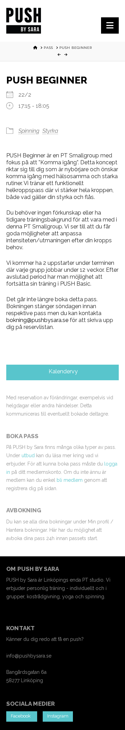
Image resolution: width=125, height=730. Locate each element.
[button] (110, 25)
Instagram (57, 716)
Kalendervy (62, 371)
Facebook (22, 716)
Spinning (28, 131)
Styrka (50, 131)
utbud (28, 455)
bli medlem (70, 480)
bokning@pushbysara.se (37, 320)
